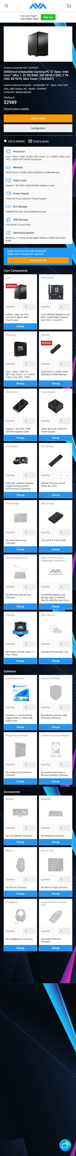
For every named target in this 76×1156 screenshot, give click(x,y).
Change (20, 326)
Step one (48, 17)
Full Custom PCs (38, 260)
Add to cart (38, 118)
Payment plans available (16, 108)
